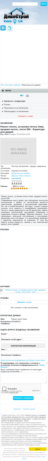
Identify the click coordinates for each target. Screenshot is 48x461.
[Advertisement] (24, 57)
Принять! (37, 449)
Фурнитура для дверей (20, 173)
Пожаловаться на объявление (16, 108)
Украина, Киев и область (21, 176)
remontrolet (16, 178)
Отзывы (7, 104)
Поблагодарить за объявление (16, 111)
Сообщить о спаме (25, 116)
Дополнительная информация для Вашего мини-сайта (23, 360)
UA (20, 21)
